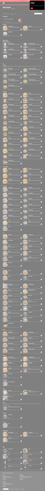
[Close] (43, 1)
